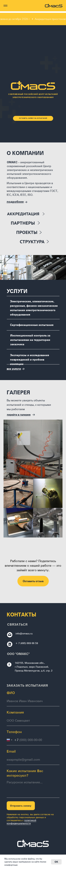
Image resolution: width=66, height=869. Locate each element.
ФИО (11, 692)
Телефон (14, 731)
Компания (15, 712)
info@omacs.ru (24, 633)
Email (11, 751)
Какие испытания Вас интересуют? (25, 773)
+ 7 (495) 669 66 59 (26, 643)
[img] (36, 232)
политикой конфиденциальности (21, 822)
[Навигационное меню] (5, 5)
